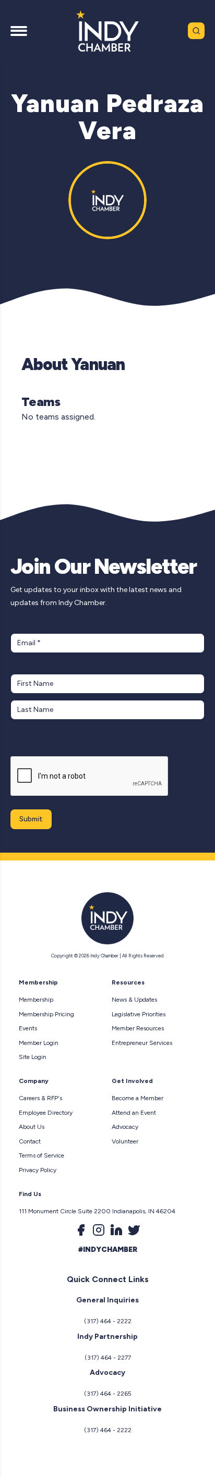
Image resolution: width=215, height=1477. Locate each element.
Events (28, 1028)
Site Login (32, 1057)
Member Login (38, 1043)
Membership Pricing (46, 1014)
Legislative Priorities (138, 1014)
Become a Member (137, 1098)
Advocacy (125, 1126)
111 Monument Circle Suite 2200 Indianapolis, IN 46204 (97, 1211)
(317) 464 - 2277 (108, 1357)
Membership (36, 999)
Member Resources (138, 1028)
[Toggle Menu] (18, 30)
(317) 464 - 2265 (108, 1393)
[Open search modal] (196, 30)
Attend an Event (134, 1112)
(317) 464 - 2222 (108, 1321)
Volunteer (125, 1141)
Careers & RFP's (40, 1098)
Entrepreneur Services (142, 1043)
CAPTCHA (30, 746)
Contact (30, 1141)
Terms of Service (41, 1155)
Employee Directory (46, 1112)
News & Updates (134, 999)
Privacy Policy (37, 1170)
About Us (31, 1126)
